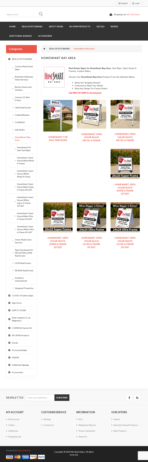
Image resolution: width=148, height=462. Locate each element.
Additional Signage (20, 36)
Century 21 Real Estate (22, 98)
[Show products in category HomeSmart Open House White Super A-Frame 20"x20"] (58, 217)
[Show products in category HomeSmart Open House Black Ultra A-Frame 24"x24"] (91, 217)
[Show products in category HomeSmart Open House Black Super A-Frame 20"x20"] (125, 163)
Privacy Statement (86, 431)
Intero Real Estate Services (23, 241)
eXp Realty (20, 129)
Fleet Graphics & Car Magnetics (21, 319)
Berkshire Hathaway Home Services (24, 78)
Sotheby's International (21, 279)
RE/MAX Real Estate (24, 270)
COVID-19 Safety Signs (23, 295)
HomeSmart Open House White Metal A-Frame (25, 174)
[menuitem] (21, 421)
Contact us (49, 425)
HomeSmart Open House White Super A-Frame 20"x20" (25, 201)
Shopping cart (14, 436)
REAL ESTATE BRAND (32, 26)
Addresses (13, 431)
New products (120, 431)
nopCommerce (24, 450)
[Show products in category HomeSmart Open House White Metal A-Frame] (125, 114)
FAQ (80, 419)
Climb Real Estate (23, 107)
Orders (11, 425)
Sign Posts (17, 303)
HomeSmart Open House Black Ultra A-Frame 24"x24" (25, 216)
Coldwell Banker (22, 115)
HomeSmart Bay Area (22, 138)
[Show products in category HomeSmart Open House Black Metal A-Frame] (91, 114)
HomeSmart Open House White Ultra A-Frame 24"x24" (25, 229)
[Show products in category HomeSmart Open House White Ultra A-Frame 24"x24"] (125, 217)
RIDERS (114, 26)
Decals (100, 26)
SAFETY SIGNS (56, 26)
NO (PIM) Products (79, 26)
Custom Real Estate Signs (24, 68)
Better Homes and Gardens (23, 88)
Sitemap (47, 419)
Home (12, 26)
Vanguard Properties (24, 288)
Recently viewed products (126, 425)
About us (82, 436)
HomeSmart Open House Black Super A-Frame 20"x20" (25, 187)
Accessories (45, 36)
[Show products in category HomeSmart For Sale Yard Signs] (58, 115)
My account (13, 419)
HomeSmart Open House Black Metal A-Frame (25, 160)
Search (42, 14)
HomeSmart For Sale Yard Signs (24, 148)
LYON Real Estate (23, 263)
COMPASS (20, 122)
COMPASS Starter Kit (22, 328)
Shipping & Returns (87, 425)
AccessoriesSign (19, 350)
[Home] (44, 48)
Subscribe (62, 397)
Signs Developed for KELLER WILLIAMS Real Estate (24, 253)
